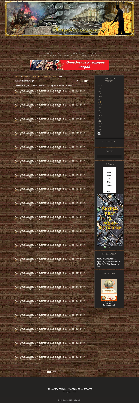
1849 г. (100, 115)
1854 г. (100, 129)
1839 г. (100, 88)
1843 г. (100, 99)
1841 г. (100, 94)
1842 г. (100, 96)
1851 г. (100, 121)
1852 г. (100, 124)
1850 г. (100, 118)
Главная (18, 76)
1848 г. (100, 113)
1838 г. (100, 86)
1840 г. (100, 91)
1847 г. (100, 110)
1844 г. (17, 93)
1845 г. (100, 105)
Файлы (24, 76)
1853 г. (100, 126)
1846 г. (100, 107)
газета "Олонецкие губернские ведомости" (42, 76)
